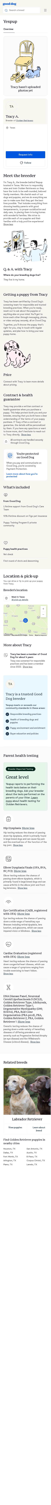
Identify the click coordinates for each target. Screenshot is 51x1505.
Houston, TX (9, 1149)
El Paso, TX (32, 1156)
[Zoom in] (43, 609)
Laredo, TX (32, 1164)
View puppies (15, 1127)
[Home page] (9, 3)
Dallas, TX (8, 1153)
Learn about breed (39, 1129)
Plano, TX (7, 1164)
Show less (8, 224)
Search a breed (16, 10)
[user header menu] (45, 10)
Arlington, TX (9, 1160)
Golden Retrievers (24, 120)
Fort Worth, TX (10, 1156)
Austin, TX (32, 1153)
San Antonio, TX (34, 1149)
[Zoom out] (43, 614)
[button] (27, 1101)
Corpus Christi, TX (36, 1160)
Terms (31, 635)
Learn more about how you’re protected (22, 475)
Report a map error (41, 635)
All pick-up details (20, 600)
